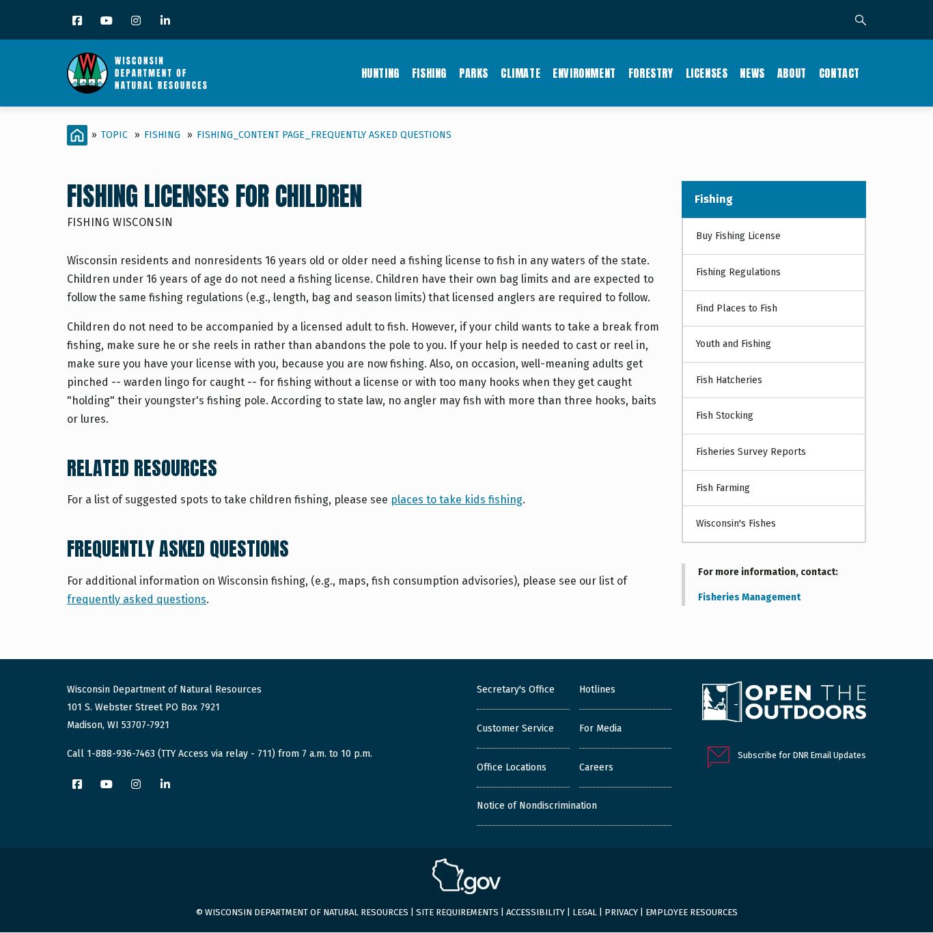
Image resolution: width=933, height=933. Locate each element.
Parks (473, 73)
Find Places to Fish (736, 308)
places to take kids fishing (457, 499)
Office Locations (511, 767)
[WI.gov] (466, 878)
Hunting (380, 73)
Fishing (429, 73)
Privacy (621, 912)
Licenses (707, 73)
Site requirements (457, 912)
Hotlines (597, 689)
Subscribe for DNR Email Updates (802, 755)
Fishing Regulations (738, 272)
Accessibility (535, 912)
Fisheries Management (749, 597)
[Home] (137, 73)
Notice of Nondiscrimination (537, 805)
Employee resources (691, 912)
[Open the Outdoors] (784, 703)
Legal (584, 912)
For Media (600, 728)
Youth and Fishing (733, 344)
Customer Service (515, 728)
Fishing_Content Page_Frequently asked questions (324, 135)
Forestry (650, 73)
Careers (596, 767)
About (792, 73)
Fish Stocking (724, 415)
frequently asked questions (136, 599)
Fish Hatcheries (729, 380)
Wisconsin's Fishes (736, 523)
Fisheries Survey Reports (751, 452)
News (752, 73)
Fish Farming (723, 488)
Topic (114, 135)
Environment (584, 73)
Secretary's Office (516, 689)
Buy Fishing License (738, 236)
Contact (839, 73)
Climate (520, 73)
